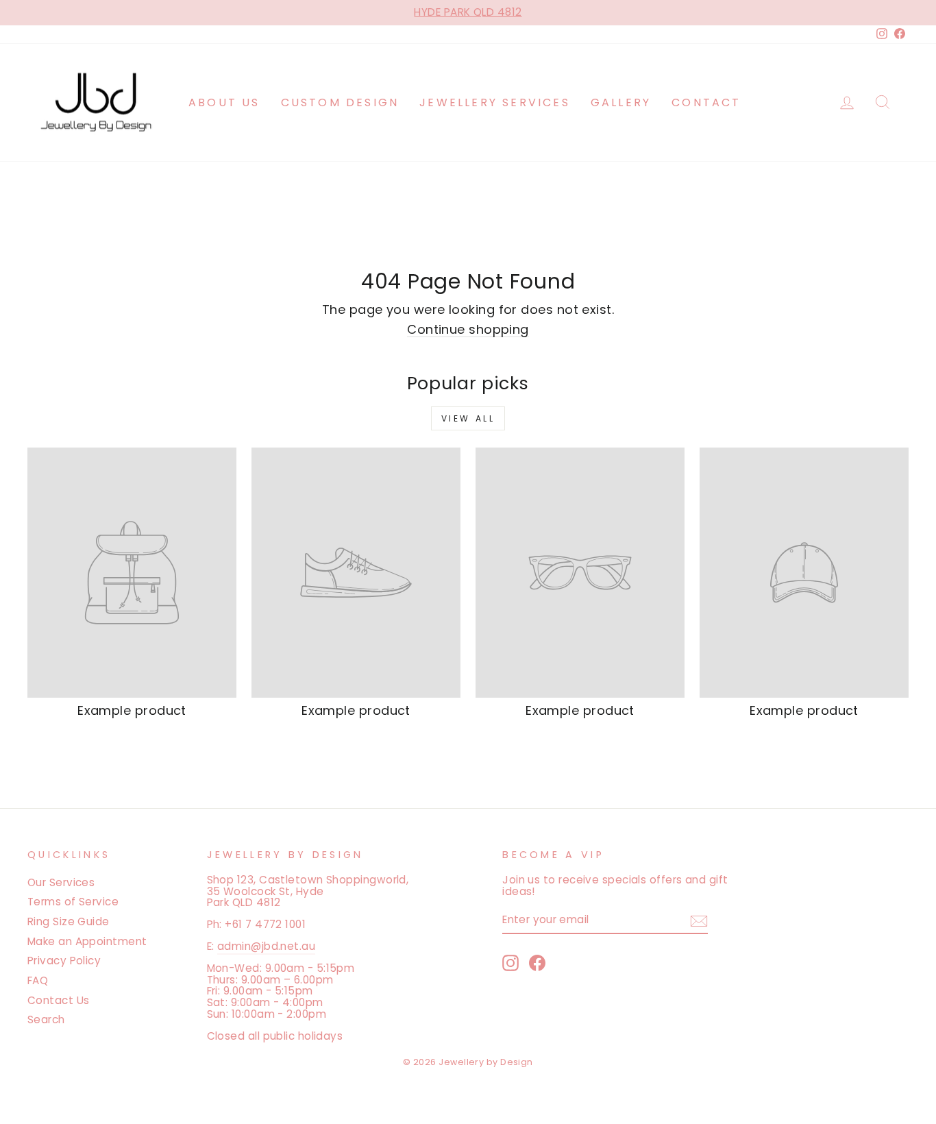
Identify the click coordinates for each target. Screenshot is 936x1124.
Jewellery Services (494, 102)
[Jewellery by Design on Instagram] (510, 963)
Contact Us (58, 1000)
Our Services (61, 882)
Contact (706, 102)
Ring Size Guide (68, 921)
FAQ (37, 980)
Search (46, 1019)
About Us (224, 102)
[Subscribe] (699, 921)
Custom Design (340, 102)
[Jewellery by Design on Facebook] (537, 963)
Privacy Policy (64, 960)
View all (468, 418)
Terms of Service (73, 901)
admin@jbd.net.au (266, 946)
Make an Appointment (87, 941)
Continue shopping (468, 330)
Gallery (621, 102)
